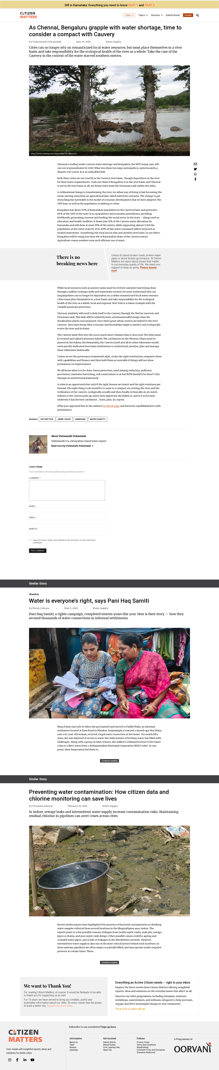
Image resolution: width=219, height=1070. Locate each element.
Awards (73, 1047)
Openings (74, 1050)
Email (32, 517)
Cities (128, 15)
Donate (188, 15)
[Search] (197, 15)
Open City (107, 1050)
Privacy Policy (143, 1042)
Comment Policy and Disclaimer (151, 1050)
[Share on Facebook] (195, 179)
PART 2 (150, 5)
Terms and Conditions (146, 1045)
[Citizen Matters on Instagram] (9, 1060)
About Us (74, 1042)
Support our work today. (60, 1005)
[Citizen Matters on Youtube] (32, 1060)
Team (72, 1045)
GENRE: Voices (64, 419)
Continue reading (109, 761)
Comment (35, 478)
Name (32, 506)
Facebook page (111, 405)
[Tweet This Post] (195, 169)
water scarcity (97, 419)
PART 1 (133, 5)
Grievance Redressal (146, 1052)
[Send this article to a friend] (195, 164)
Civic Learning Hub (111, 1047)
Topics (142, 15)
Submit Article (173, 15)
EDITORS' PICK (47, 419)
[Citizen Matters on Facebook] (17, 1060)
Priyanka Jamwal (42, 806)
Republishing (142, 1047)
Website (33, 529)
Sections (155, 15)
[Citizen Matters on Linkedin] (25, 1060)
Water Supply (113, 41)
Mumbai (34, 594)
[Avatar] (38, 444)
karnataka (80, 419)
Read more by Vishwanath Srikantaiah (71, 445)
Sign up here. (108, 1026)
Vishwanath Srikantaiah (46, 41)
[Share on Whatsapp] (195, 174)
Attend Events (109, 1045)
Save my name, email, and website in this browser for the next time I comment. (64, 541)
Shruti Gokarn (40, 608)
